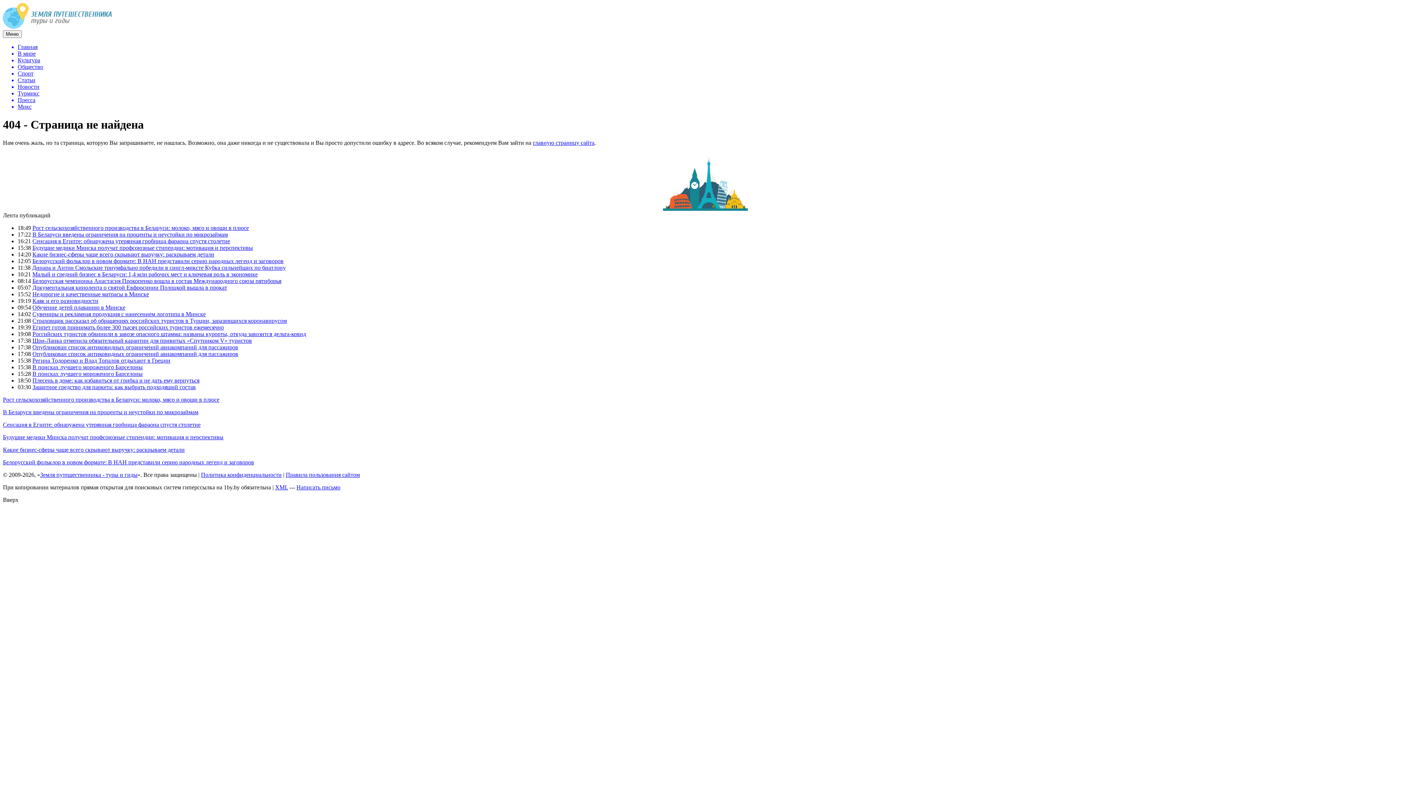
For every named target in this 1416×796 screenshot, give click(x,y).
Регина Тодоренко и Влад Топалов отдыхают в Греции (101, 360)
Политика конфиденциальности (241, 475)
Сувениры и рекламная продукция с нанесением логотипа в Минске (119, 314)
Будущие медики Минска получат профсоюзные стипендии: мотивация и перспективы (142, 248)
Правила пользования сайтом (323, 475)
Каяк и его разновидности (65, 301)
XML (281, 487)
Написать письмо (318, 487)
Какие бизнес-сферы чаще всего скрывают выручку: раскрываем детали (123, 254)
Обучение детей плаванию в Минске (78, 307)
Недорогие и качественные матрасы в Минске (90, 294)
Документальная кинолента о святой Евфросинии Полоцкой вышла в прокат (129, 287)
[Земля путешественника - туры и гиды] (57, 27)
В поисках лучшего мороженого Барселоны (87, 367)
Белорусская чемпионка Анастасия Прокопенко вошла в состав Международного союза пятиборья (156, 281)
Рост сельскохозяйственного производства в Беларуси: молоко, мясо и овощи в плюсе (140, 228)
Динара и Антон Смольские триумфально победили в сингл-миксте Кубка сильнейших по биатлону (159, 268)
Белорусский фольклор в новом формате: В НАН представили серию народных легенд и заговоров (158, 261)
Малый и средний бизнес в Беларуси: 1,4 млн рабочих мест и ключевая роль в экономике (145, 274)
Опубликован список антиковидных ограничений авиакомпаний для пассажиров (135, 347)
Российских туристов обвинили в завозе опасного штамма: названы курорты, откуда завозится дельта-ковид (169, 334)
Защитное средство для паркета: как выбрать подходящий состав (114, 387)
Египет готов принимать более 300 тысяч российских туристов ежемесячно (128, 327)
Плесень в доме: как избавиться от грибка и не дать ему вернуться (115, 380)
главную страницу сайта (563, 143)
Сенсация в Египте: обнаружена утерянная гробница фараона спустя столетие (131, 241)
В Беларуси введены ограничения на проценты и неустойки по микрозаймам (130, 234)
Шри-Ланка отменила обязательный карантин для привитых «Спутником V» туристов (142, 341)
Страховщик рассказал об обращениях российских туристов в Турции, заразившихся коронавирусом (159, 321)
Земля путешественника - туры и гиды (89, 475)
